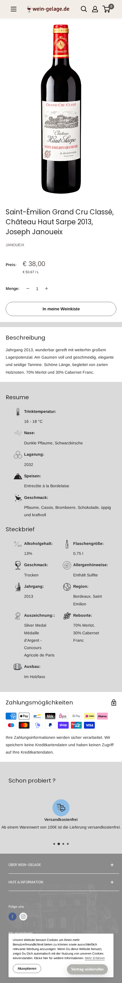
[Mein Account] (95, 9)
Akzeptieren (27, 969)
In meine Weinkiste (61, 308)
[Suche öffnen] (84, 9)
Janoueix (15, 245)
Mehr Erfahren (95, 958)
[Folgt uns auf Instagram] (23, 917)
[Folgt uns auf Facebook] (12, 917)
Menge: (12, 288)
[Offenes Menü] (13, 9)
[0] (106, 9)
